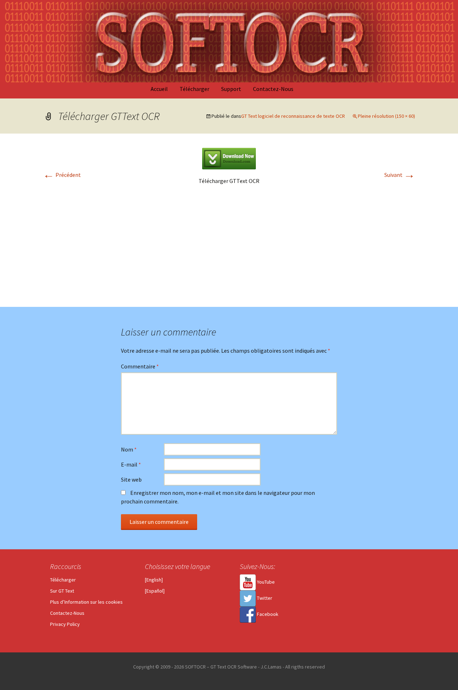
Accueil (159, 88)
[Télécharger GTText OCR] (229, 157)
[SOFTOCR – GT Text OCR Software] (229, 41)
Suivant (399, 174)
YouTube (265, 582)
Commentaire (140, 366)
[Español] (155, 591)
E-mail (131, 464)
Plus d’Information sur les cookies (86, 602)
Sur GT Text (62, 591)
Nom (129, 449)
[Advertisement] (229, 253)
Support (231, 88)
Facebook (267, 614)
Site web (131, 479)
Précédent (62, 174)
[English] (154, 579)
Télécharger (194, 88)
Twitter (264, 598)
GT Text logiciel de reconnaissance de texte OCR (293, 116)
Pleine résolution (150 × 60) (386, 116)
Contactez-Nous (273, 88)
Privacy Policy (65, 624)
